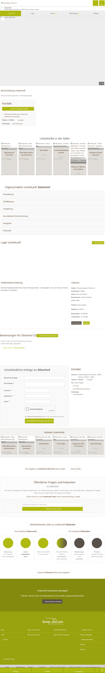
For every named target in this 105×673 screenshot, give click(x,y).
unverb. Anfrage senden (19, 109)
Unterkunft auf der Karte (12, 116)
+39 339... (11, 120)
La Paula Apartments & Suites (61, 151)
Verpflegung (8, 201)
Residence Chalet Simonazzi (96, 154)
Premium (100, 140)
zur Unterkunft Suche (2, 8)
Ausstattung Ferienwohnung (15, 216)
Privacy (31, 667)
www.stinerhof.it (17, 123)
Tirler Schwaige (95, 444)
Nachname (8, 396)
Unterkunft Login (8, 659)
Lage (32, 13)
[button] (52, 51)
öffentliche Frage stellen (53, 509)
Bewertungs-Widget (87, 639)
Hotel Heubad (44, 444)
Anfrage (95, 13)
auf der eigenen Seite (79, 555)
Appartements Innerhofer (9, 154)
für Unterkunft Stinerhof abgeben (8, 554)
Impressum (20, 667)
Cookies (42, 667)
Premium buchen (87, 630)
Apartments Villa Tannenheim (78, 445)
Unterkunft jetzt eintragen (53, 601)
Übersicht (11, 13)
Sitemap (82, 649)
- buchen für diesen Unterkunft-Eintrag (97, 554)
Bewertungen (74, 13)
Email (6, 401)
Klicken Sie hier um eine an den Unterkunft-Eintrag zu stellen (53, 497)
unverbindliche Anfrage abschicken (39, 421)
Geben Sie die (14, 348)
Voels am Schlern (81, 294)
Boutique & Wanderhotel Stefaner (78, 168)
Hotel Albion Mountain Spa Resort (26, 154)
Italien (78, 300)
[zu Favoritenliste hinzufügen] (3, 19)
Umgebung (8, 209)
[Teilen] (97, 670)
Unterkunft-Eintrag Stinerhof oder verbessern (62, 555)
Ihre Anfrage (8, 383)
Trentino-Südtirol (86, 297)
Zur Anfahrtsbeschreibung (81, 389)
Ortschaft (7, 231)
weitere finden (25, 554)
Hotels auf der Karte (33, 630)
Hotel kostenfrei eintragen (61, 635)
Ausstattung (8, 194)
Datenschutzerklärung (34, 416)
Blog (2, 630)
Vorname (7, 390)
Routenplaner (99, 243)
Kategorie (7, 223)
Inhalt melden (76, 469)
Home (7, 667)
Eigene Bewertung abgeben (48, 335)
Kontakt (86, 323)
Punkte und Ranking (86, 635)
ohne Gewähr (60, 469)
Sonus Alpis (44, 150)
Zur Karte (76, 386)
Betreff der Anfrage (10, 378)
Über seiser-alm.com (33, 635)
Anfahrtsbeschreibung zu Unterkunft (15, 114)
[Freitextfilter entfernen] (96, 3)
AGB (2, 635)
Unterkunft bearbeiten (60, 630)
